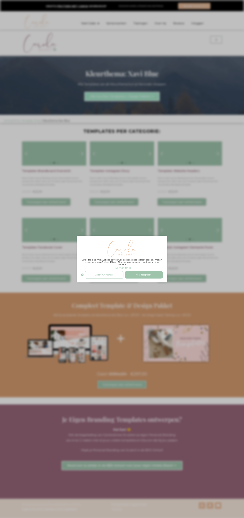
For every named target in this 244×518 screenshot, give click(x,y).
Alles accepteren (143, 275)
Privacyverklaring (122, 267)
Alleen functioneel (104, 275)
